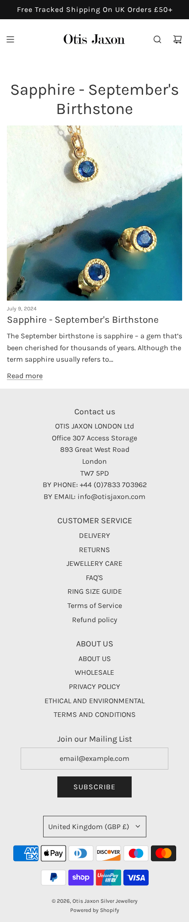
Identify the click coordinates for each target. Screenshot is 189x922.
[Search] (157, 39)
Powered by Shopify (94, 910)
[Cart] (177, 39)
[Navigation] (10, 39)
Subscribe (94, 786)
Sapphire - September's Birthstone (83, 319)
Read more (25, 375)
